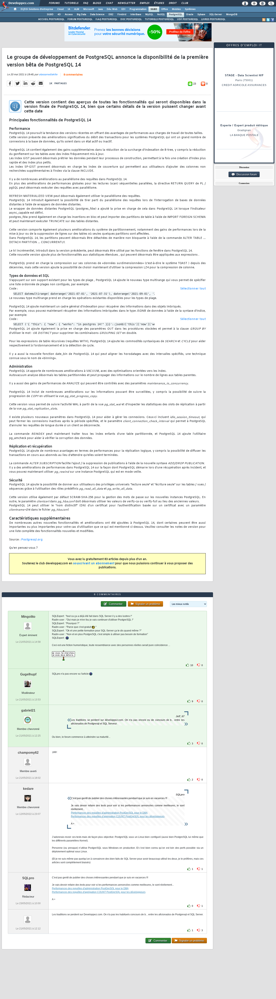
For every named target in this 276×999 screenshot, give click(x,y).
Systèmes (190, 9)
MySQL (149, 14)
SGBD (154, 9)
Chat (109, 3)
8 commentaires (73, 74)
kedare (28, 788)
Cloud (60, 9)
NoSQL (161, 14)
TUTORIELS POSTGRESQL (159, 19)
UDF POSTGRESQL (187, 19)
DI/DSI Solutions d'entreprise (37, 9)
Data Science (97, 14)
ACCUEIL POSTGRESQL (51, 19)
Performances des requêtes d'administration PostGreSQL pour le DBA (109, 812)
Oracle (189, 14)
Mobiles (176, 9)
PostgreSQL (175, 14)
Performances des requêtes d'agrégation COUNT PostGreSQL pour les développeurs (117, 816)
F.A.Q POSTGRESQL (106, 19)
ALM (76, 9)
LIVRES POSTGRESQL (213, 19)
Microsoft (88, 9)
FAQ (85, 3)
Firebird (121, 14)
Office (164, 9)
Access (69, 14)
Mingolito (28, 616)
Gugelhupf (28, 674)
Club (184, 3)
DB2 (111, 14)
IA (69, 9)
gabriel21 (28, 710)
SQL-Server (215, 14)
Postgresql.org (31, 540)
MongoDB (231, 14)
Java (100, 9)
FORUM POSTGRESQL (79, 19)
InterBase (135, 14)
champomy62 (28, 752)
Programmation (138, 9)
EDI (123, 9)
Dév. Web (112, 9)
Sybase (201, 14)
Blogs (96, 3)
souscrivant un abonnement (94, 563)
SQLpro (28, 878)
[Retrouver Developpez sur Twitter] (268, 19)
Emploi (144, 3)
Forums (54, 3)
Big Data (81, 14)
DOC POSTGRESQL (131, 19)
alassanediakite (48, 74)
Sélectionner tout (193, 289)
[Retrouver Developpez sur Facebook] (272, 19)
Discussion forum (246, 174)
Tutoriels (71, 3)
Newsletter (126, 3)
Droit (172, 3)
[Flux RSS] (263, 19)
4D (59, 14)
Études (159, 3)
